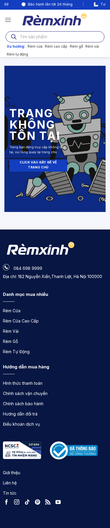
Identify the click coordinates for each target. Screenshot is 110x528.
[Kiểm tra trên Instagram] (18, 503)
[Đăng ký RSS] (49, 503)
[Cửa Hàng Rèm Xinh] (55, 20)
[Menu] (7, 20)
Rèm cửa (35, 46)
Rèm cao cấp (56, 46)
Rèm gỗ (76, 46)
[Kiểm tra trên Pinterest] (39, 503)
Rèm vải (92, 46)
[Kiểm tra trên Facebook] (8, 503)
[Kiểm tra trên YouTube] (59, 503)
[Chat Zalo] (99, 507)
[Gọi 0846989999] (99, 491)
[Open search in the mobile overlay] (55, 37)
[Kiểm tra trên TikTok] (29, 503)
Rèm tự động (17, 54)
